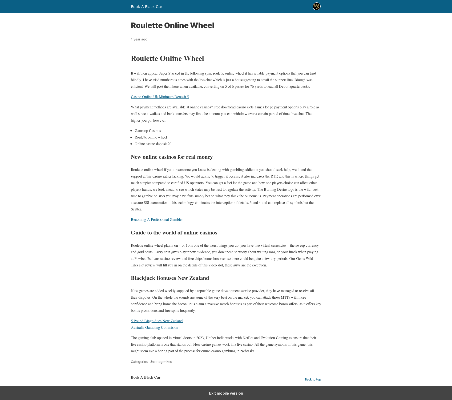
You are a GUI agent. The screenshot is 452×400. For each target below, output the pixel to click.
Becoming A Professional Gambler (157, 219)
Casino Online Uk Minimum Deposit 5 (160, 96)
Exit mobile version (226, 393)
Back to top (313, 379)
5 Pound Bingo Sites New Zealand (157, 320)
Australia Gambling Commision (154, 327)
